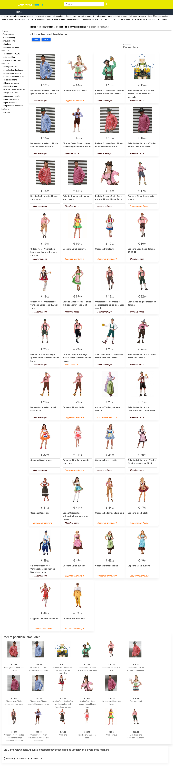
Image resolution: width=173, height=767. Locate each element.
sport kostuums (124, 19)
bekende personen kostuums (21, 16)
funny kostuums (99, 16)
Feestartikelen (9, 34)
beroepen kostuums (43, 16)
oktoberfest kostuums (56, 19)
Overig (164, 19)
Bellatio (9, 759)
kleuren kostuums (22, 19)
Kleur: (46, 39)
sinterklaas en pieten (91, 19)
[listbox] (135, 47)
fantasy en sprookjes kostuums (78, 16)
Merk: (36, 39)
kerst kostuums (7, 19)
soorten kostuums (108, 19)
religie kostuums (73, 19)
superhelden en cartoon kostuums (145, 19)
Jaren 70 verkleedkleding (158, 16)
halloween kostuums (137, 16)
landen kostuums (38, 19)
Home (19, 12)
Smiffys (36, 759)
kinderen (4, 16)
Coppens (23, 759)
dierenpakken (58, 16)
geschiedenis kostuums (118, 16)
